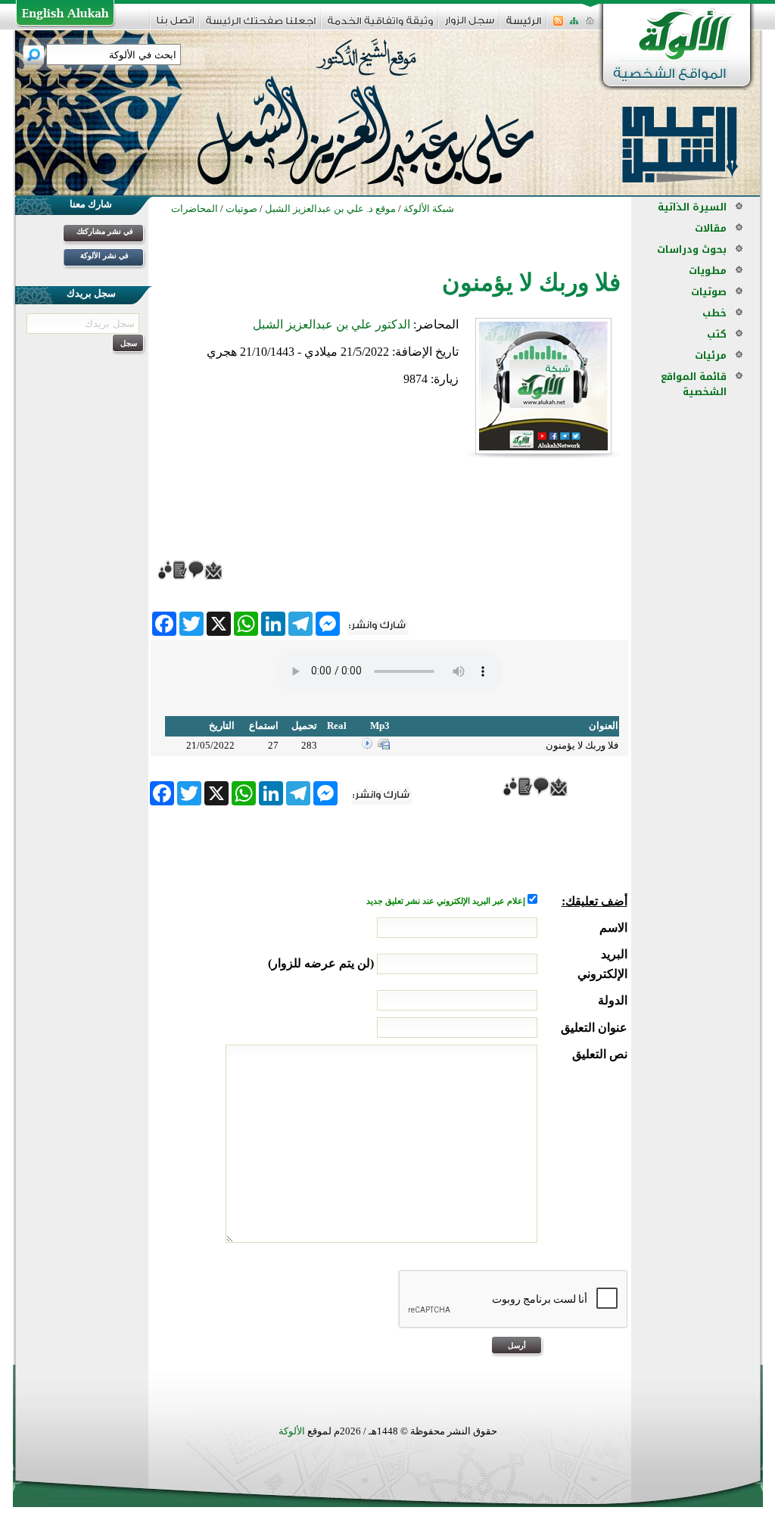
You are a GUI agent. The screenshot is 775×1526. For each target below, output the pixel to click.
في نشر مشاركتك (104, 231)
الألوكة (292, 1431)
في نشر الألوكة (104, 255)
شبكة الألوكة (428, 208)
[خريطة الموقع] (574, 25)
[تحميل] (384, 746)
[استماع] (367, 746)
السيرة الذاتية (692, 207)
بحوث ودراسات (692, 249)
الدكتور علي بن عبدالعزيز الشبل (331, 324)
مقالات (711, 228)
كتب (717, 334)
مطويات (708, 270)
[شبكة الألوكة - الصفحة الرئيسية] (523, 26)
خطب (714, 313)
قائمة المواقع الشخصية (694, 384)
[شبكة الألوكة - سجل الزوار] (469, 25)
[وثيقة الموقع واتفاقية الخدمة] (380, 26)
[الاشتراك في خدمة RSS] (558, 25)
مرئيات (711, 355)
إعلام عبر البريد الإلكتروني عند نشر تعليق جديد (447, 901)
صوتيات (709, 291)
